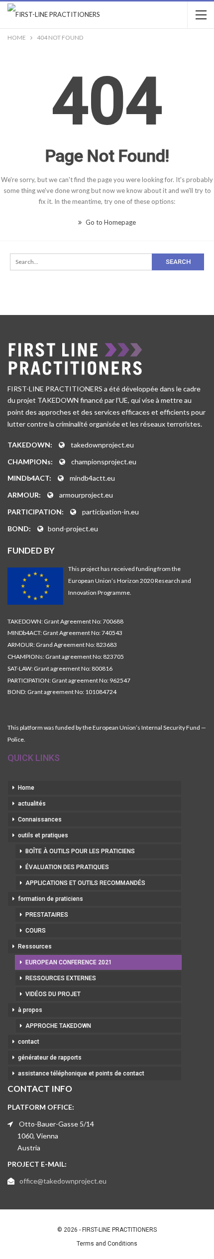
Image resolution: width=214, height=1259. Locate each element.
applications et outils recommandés (85, 883)
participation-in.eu (110, 511)
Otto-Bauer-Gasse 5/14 (56, 1124)
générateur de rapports (50, 1057)
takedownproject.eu (102, 445)
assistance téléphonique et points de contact (81, 1073)
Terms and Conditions (107, 1243)
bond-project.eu (73, 528)
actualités (32, 803)
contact (28, 1041)
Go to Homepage (110, 222)
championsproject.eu (103, 461)
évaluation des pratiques (67, 867)
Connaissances (40, 819)
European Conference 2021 (68, 962)
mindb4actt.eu (92, 478)
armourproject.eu (86, 495)
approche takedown (58, 1025)
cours (35, 930)
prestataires (46, 914)
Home (26, 787)
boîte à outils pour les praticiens (80, 851)
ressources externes (60, 978)
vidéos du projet (53, 994)
